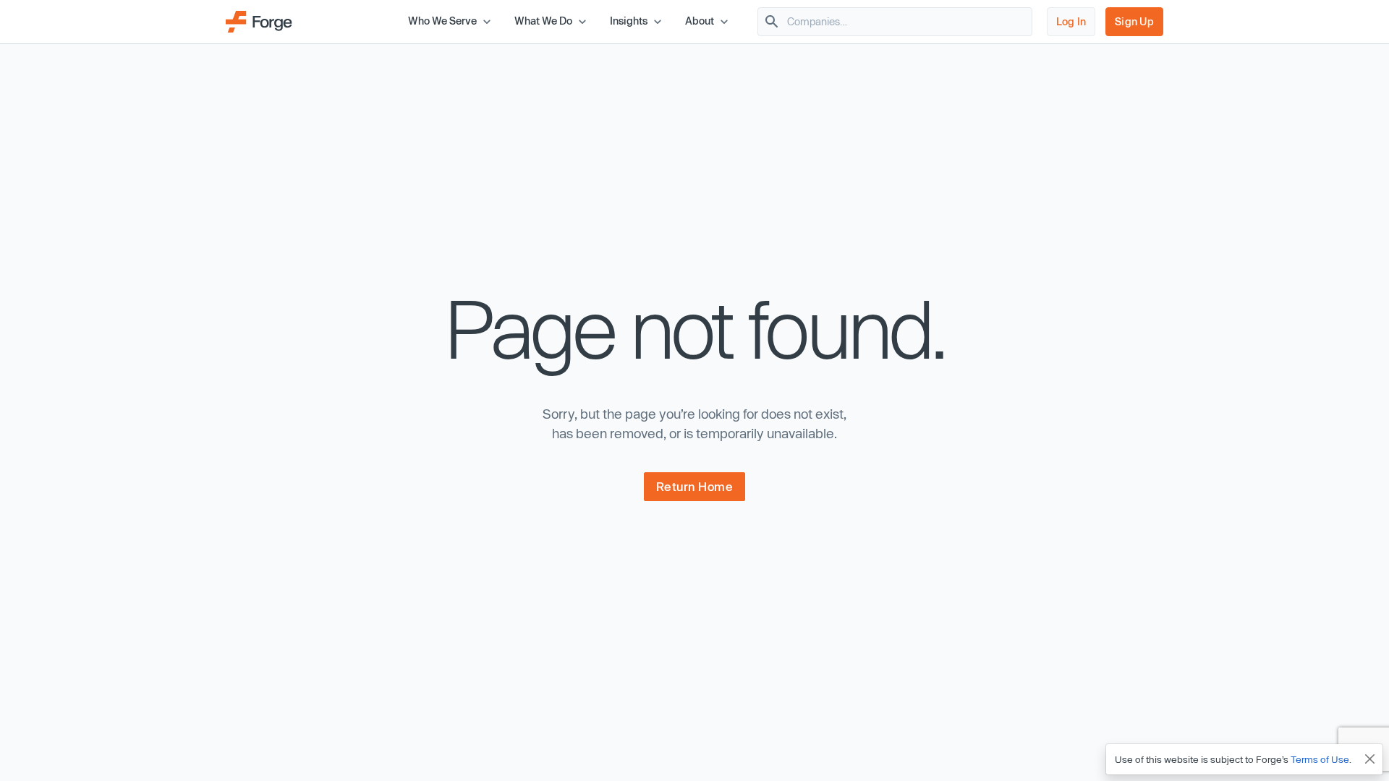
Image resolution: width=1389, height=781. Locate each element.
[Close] (1370, 759)
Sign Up (1134, 21)
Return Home (695, 486)
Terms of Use (1320, 759)
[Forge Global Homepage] (259, 20)
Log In (1071, 21)
